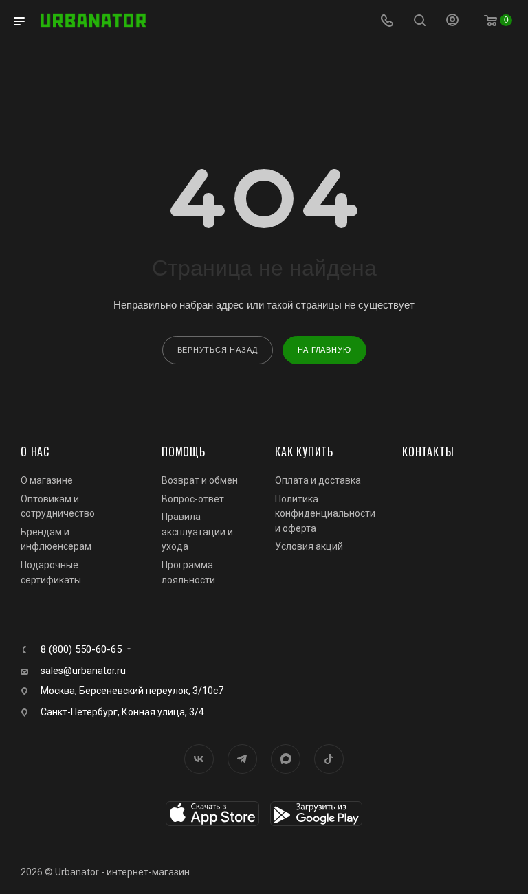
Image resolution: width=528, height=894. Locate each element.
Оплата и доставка (318, 480)
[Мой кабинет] (452, 21)
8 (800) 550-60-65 (81, 650)
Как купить (304, 451)
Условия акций (309, 546)
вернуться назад (217, 350)
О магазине (47, 480)
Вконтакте (199, 759)
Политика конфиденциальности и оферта (325, 513)
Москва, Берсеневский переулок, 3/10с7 (132, 690)
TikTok (329, 759)
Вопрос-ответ (193, 498)
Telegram (242, 759)
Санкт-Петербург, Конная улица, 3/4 (122, 711)
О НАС (35, 451)
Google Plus (285, 759)
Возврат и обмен (200, 480)
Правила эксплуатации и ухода (197, 531)
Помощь (184, 451)
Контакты (428, 451)
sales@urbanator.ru (83, 670)
